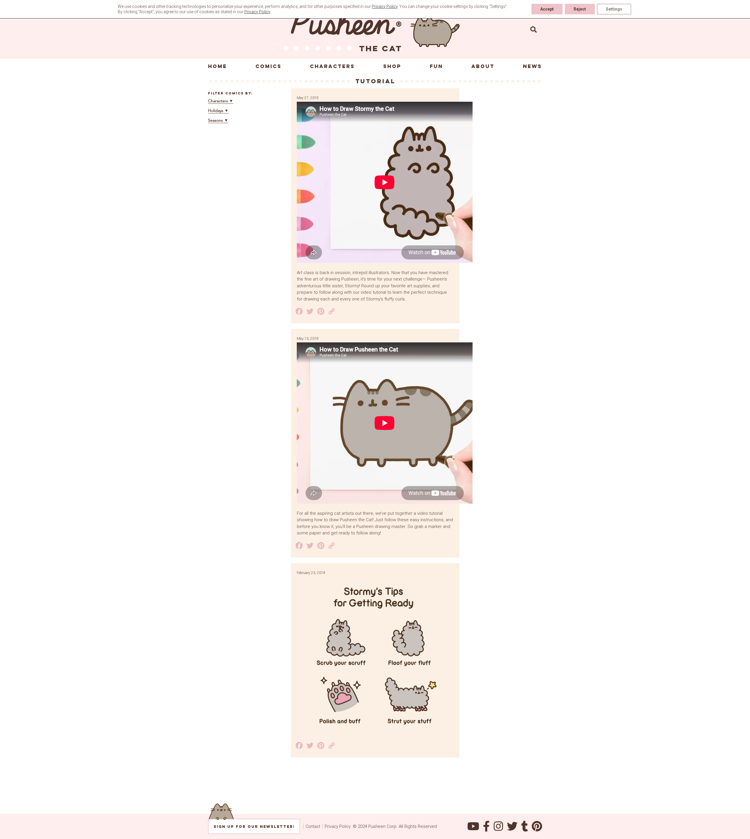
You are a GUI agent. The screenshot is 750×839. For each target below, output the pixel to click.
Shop (392, 66)
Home (217, 66)
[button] (533, 29)
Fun (436, 66)
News (532, 66)
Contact (313, 826)
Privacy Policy (338, 826)
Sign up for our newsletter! (254, 826)
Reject (580, 9)
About (483, 66)
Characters (332, 66)
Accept (547, 9)
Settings (614, 9)
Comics (268, 66)
